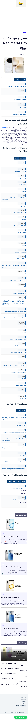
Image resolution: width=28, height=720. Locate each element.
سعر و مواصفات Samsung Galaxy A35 (10, 673)
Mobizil (22, 712)
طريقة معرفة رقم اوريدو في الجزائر (9, 684)
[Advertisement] (14, 17)
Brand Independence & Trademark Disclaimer (21, 706)
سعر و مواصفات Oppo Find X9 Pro (10, 678)
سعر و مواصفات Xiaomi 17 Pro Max (10, 668)
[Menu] (3, 3)
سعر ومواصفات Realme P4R (9, 628)
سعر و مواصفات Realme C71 (8, 663)
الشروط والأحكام (23, 697)
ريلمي (20, 32)
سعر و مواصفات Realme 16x (10, 536)
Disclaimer (23, 699)
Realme (4, 127)
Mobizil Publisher (22, 539)
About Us (24, 701)
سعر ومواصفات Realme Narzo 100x (12, 566)
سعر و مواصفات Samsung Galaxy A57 (15, 656)
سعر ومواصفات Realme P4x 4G (11, 597)
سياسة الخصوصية (23, 703)
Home (24, 32)
